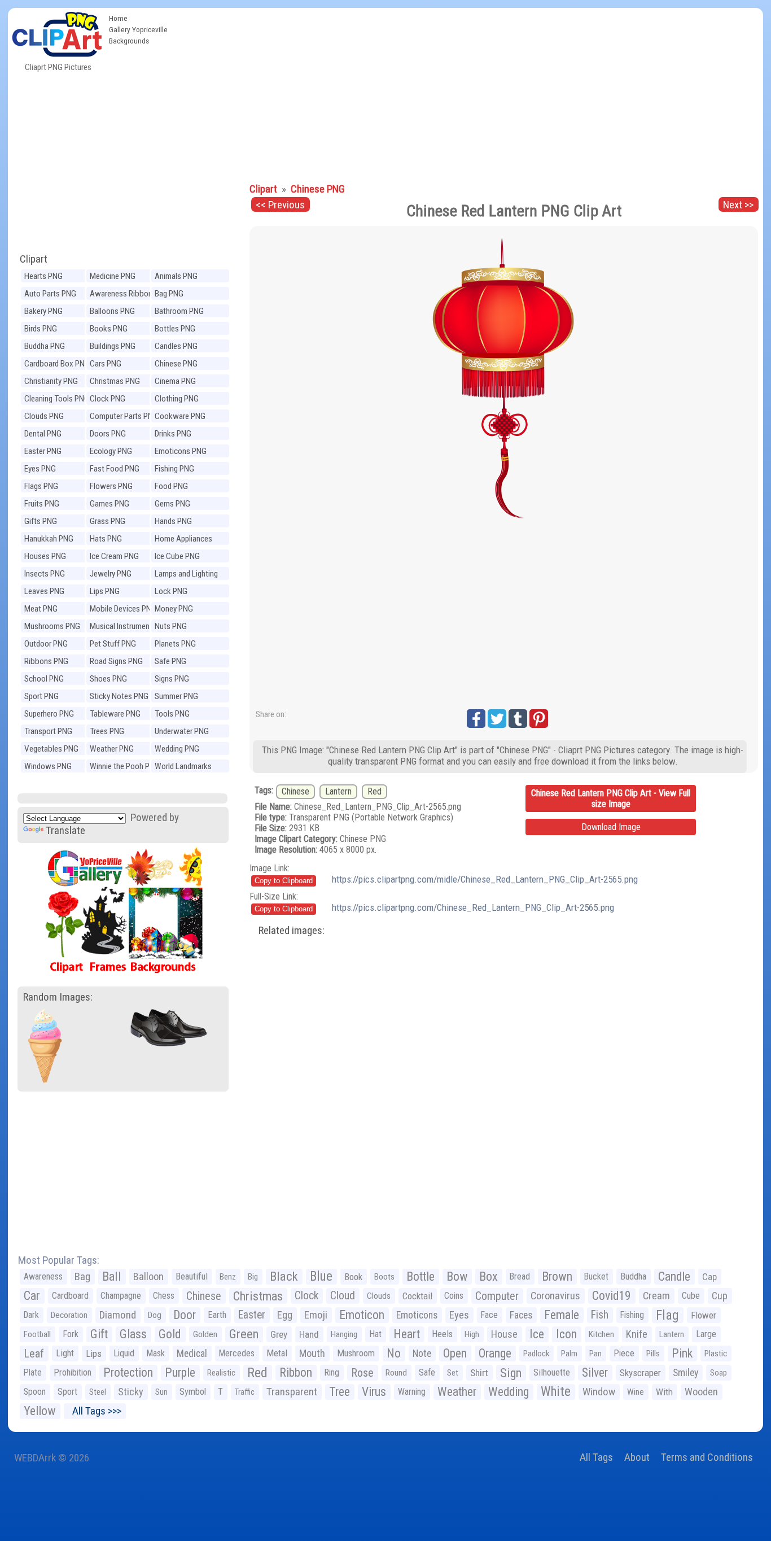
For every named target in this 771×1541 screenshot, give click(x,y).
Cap (709, 1276)
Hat (375, 1334)
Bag (82, 1276)
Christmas (258, 1296)
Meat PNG (41, 609)
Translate (65, 830)
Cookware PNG (180, 416)
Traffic (245, 1392)
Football (37, 1334)
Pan (595, 1353)
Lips (94, 1353)
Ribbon (295, 1372)
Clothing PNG (177, 399)
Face (489, 1314)
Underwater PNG (182, 731)
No (394, 1353)
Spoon (35, 1391)
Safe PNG (170, 661)
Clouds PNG (44, 416)
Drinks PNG (173, 434)
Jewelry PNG (111, 574)
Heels (442, 1334)
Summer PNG (176, 696)
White (556, 1391)
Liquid (123, 1353)
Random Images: (58, 996)
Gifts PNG (40, 521)
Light (65, 1353)
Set (452, 1373)
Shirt (479, 1372)
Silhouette (551, 1372)
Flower (703, 1315)
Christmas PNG (115, 381)
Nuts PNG (171, 626)
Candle (674, 1276)
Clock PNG (107, 399)
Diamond (117, 1314)
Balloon (148, 1276)
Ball (111, 1276)
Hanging (344, 1334)
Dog (154, 1315)
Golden (205, 1334)
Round (396, 1373)
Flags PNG (41, 486)
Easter (251, 1314)
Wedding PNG (177, 749)
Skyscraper (640, 1372)
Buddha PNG (44, 346)
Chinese (295, 791)
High (472, 1334)
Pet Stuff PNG (113, 644)
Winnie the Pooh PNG (125, 766)
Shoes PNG (108, 679)
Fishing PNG (174, 469)
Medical (192, 1353)
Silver (595, 1372)
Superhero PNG (49, 714)
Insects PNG (44, 574)
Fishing (632, 1314)
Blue (321, 1276)
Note (422, 1353)
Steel (97, 1392)
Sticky (130, 1392)
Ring (331, 1372)
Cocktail (417, 1296)
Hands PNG (173, 521)
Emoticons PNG (181, 451)
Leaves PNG (44, 591)
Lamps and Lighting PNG (186, 575)
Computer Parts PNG (124, 416)
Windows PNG (48, 766)
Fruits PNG (41, 504)
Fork (70, 1334)
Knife (636, 1334)
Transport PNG (48, 731)
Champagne (120, 1295)
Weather (456, 1392)
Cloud (342, 1295)
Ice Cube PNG (177, 556)
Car (32, 1296)
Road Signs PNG (116, 661)
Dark (31, 1314)
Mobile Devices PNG (123, 609)
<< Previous (280, 204)
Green (244, 1334)
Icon (566, 1334)
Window (598, 1391)
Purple (180, 1372)
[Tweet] (497, 718)
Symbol (192, 1391)
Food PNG (171, 486)
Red (374, 791)
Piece (624, 1353)
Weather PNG (112, 749)
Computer (497, 1296)
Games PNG (109, 504)
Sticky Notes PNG (119, 696)
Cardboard (70, 1295)
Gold (170, 1334)
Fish (599, 1314)
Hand (309, 1334)
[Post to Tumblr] (518, 718)
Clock (306, 1295)
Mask (155, 1353)
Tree (339, 1392)
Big (253, 1277)
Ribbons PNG (46, 661)
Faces (521, 1315)
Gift (99, 1334)
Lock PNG (171, 591)
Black (284, 1276)
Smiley (685, 1372)
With (664, 1392)
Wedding (508, 1392)
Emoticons (416, 1315)
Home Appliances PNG (183, 540)
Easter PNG (43, 451)
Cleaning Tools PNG (56, 399)
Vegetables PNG (51, 749)
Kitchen (601, 1334)
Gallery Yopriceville (138, 29)
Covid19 (611, 1296)
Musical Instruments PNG (123, 627)
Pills (653, 1353)
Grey (278, 1334)
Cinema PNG (175, 381)
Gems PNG (172, 504)
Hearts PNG (43, 276)
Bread (520, 1276)
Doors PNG (108, 434)
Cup (720, 1296)
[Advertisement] (468, 93)
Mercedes (237, 1353)
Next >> (738, 204)
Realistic (221, 1373)
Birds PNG (40, 329)
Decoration (69, 1315)
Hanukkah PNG (48, 539)
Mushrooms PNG (52, 626)
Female (561, 1315)
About (637, 1457)
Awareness (43, 1276)
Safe (427, 1372)
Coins (453, 1295)
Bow (456, 1276)
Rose (362, 1373)
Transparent (291, 1391)
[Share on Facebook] (476, 718)
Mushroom (356, 1353)
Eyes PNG (40, 469)
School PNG (44, 679)
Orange (495, 1353)
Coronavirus (555, 1296)
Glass (133, 1334)
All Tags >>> (94, 1410)
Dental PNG (43, 434)
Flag (667, 1315)
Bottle (420, 1276)
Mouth (312, 1353)
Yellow (40, 1411)
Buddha (633, 1276)
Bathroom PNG (179, 311)
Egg (284, 1315)
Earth (217, 1314)
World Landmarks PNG (183, 767)
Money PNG (174, 609)
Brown (557, 1276)
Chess (163, 1295)
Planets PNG (175, 644)
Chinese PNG (176, 364)
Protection (128, 1372)
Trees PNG (107, 731)
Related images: (292, 930)
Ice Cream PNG (114, 556)
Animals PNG (176, 276)
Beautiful (192, 1276)
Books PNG (109, 329)
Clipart (33, 258)
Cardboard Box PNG (57, 364)
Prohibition (72, 1372)
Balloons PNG (112, 311)
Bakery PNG (43, 311)
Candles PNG (176, 346)
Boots (384, 1277)
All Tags (596, 1457)
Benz (228, 1277)
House (504, 1334)
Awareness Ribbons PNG (123, 295)
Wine (635, 1392)
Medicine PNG (112, 276)
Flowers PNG (111, 486)
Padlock (536, 1353)
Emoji (315, 1314)
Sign (511, 1372)
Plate (33, 1372)
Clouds (379, 1296)
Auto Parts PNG (50, 294)
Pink (682, 1353)
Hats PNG (106, 539)
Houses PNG (45, 556)
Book (353, 1276)
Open (455, 1353)
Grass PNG (107, 521)
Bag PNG (169, 294)
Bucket (596, 1276)
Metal (276, 1353)
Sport (67, 1391)
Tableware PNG (115, 714)
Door (184, 1315)
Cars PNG (105, 364)
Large (706, 1334)
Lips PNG (105, 591)
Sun (161, 1392)
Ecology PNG (111, 451)
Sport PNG (41, 696)
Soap (718, 1373)
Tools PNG (172, 714)
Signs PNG (172, 679)
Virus (374, 1392)
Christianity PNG (51, 381)
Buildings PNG (112, 346)
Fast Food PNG (114, 469)
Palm (569, 1353)
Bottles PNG (175, 329)
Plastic (715, 1353)
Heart (406, 1334)
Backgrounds (129, 40)
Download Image (611, 827)
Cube (691, 1295)
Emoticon (361, 1315)
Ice (536, 1334)
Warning (412, 1391)
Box (488, 1276)
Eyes (459, 1315)
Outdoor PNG (46, 644)
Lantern (338, 791)
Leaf (34, 1353)
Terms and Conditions (707, 1457)
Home (118, 18)
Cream (656, 1296)
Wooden (701, 1392)
